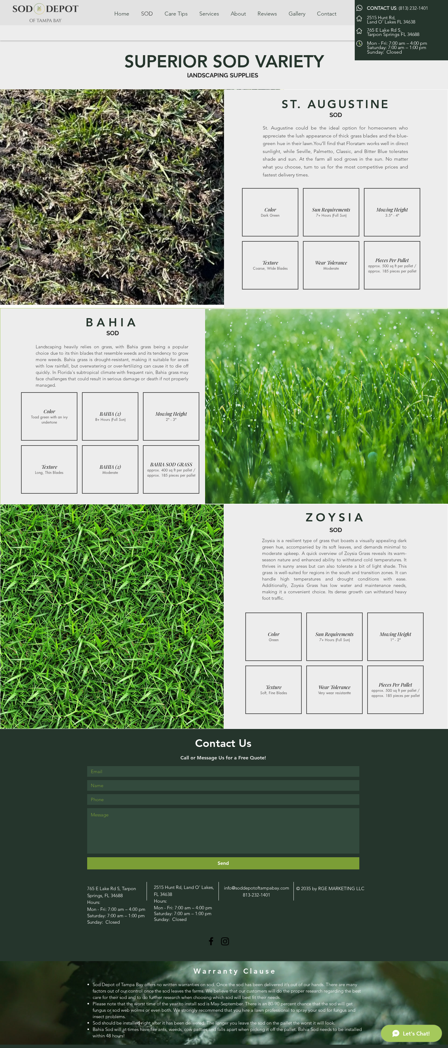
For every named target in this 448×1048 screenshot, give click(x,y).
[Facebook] (211, 941)
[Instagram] (225, 941)
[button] (270, 212)
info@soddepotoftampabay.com (256, 888)
